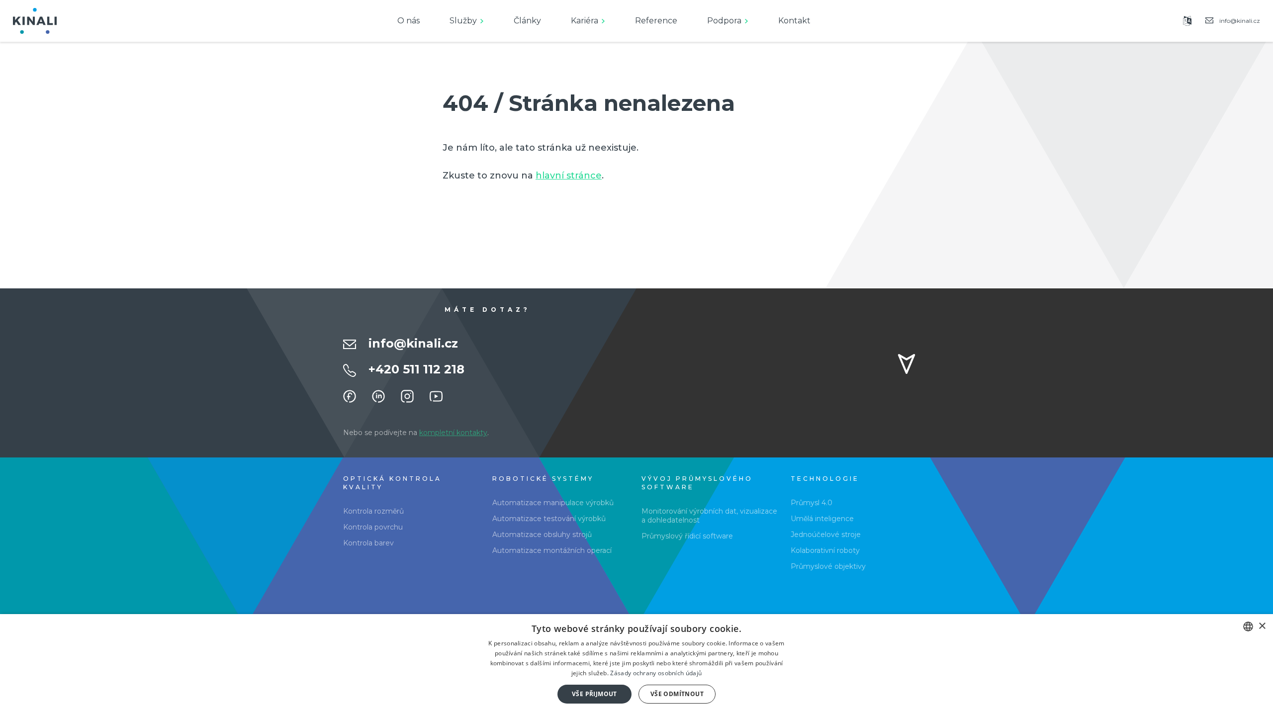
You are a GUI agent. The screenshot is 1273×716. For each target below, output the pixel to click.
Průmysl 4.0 (811, 502)
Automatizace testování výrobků (549, 518)
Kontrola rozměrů (373, 511)
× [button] (1262, 626)
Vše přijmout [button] (594, 694)
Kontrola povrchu (373, 527)
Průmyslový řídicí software (687, 536)
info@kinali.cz (413, 343)
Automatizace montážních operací (552, 550)
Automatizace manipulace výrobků (553, 502)
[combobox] (1248, 626)
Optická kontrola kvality (392, 483)
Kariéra (584, 20)
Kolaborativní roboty (825, 550)
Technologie (825, 478)
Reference (656, 20)
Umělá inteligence (822, 518)
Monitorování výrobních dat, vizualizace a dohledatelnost (709, 516)
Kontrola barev (368, 542)
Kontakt (794, 20)
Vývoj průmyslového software (697, 483)
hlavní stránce (569, 175)
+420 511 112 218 (416, 369)
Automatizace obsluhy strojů (542, 534)
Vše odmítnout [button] (677, 694)
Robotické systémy (543, 478)
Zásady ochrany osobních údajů (656, 673)
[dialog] (636, 665)
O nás (408, 20)
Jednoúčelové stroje (826, 534)
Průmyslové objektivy (828, 566)
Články (527, 20)
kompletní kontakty (453, 432)
